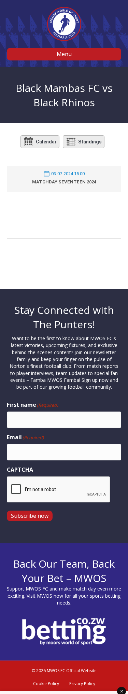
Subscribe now (29, 515)
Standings (90, 141)
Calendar (46, 141)
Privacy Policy (82, 683)
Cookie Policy (46, 683)
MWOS (44, 596)
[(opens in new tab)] (64, 631)
